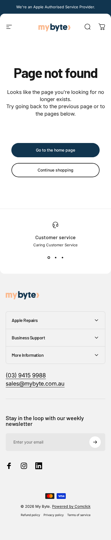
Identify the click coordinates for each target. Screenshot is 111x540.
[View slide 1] (48, 257)
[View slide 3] (62, 257)
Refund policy (30, 515)
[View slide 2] (55, 257)
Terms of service (79, 515)
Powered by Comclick (71, 506)
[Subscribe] (95, 442)
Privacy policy (54, 515)
